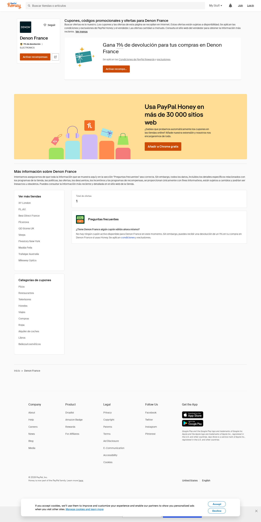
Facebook (150, 412)
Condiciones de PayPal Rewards (137, 59)
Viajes (21, 312)
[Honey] (14, 6)
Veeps (21, 234)
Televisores (24, 299)
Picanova (23, 222)
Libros (21, 337)
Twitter (149, 419)
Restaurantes (26, 293)
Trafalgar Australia (28, 254)
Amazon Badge (74, 419)
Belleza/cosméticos (29, 344)
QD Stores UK (26, 228)
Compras (23, 318)
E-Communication (113, 448)
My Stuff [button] (214, 5)
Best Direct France (29, 215)
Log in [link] (250, 5)
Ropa (21, 325)
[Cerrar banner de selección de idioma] (256, 511)
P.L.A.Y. (22, 209)
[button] (196, 480)
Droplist (69, 412)
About (31, 412)
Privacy (107, 412)
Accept (217, 504)
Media (31, 448)
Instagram (151, 426)
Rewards (70, 426)
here (81, 480)
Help (31, 419)
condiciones (128, 237)
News (31, 433)
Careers (32, 426)
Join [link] (240, 5)
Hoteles (22, 305)
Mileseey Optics (27, 260)
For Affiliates (72, 433)
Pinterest (150, 433)
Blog (30, 441)
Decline (216, 510)
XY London (24, 203)
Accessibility (110, 455)
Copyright (108, 419)
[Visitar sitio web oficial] (55, 56)
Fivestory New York (29, 241)
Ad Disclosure (111, 441)
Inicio (17, 370)
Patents (107, 426)
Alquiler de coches (28, 331)
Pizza (21, 286)
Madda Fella (25, 247)
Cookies (107, 462)
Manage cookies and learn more (85, 509)
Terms (106, 433)
